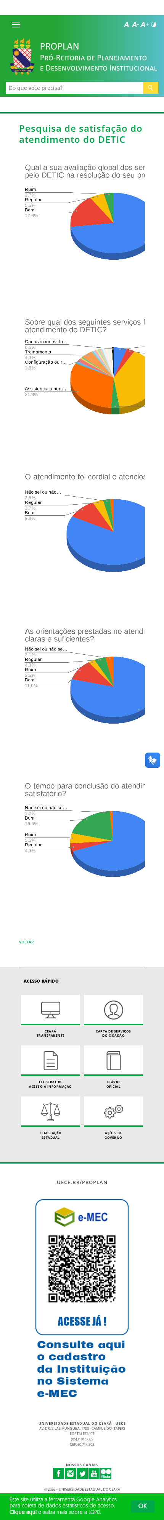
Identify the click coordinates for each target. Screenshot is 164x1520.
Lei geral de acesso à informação (50, 1084)
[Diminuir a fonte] (135, 24)
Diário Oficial (113, 1084)
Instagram (70, 1473)
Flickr (106, 1473)
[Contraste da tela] (153, 24)
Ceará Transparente (51, 1033)
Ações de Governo (113, 1135)
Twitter (82, 1473)
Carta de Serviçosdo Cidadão (113, 1033)
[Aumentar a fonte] (144, 24)
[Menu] (16, 24)
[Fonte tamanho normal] (126, 24)
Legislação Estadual (51, 1135)
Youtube (94, 1473)
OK (142, 1507)
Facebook (58, 1473)
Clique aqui (23, 1512)
